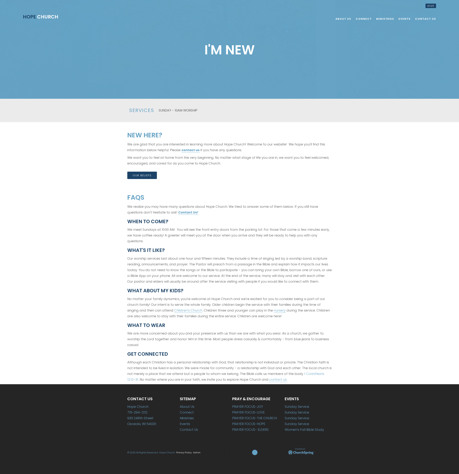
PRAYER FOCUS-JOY (247, 406)
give (430, 6)
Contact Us (189, 429)
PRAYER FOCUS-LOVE (248, 412)
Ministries (187, 418)
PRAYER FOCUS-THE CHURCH (254, 418)
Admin (196, 452)
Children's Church (188, 310)
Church (40, 16)
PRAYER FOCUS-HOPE (248, 424)
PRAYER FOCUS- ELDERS (250, 429)
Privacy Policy (184, 452)
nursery (280, 310)
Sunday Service (297, 406)
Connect (187, 412)
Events (185, 424)
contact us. (277, 379)
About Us (187, 406)
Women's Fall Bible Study (304, 429)
